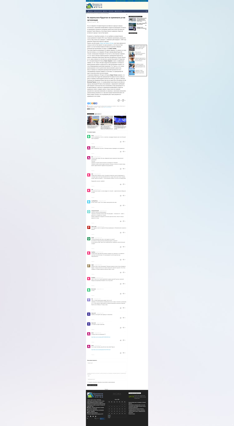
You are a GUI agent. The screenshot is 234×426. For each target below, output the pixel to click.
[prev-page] (124, 114)
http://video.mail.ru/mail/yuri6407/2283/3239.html (100, 337)
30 (124, 413)
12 (114, 408)
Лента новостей (98, 11)
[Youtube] (93, 1)
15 (122, 408)
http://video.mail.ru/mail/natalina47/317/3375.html (100, 349)
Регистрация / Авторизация (140, 0)
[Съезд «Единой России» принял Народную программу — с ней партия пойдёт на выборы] (120, 120)
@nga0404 (93, 411)
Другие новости (98, 113)
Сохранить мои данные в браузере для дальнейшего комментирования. (101, 382)
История (111, 11)
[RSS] (87, 1)
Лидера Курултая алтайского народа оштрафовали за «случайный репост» (93, 126)
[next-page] (125, 114)
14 (119, 408)
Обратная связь (119, 11)
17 (109, 411)
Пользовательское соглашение (134, 408)
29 (122, 413)
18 (98, 22)
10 (109, 408)
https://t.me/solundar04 (107, 107)
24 (109, 413)
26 (114, 413)
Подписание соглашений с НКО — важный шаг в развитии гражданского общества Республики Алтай (107, 127)
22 (122, 411)
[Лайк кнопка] (119, 100)
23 (124, 411)
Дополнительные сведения (93, 412)
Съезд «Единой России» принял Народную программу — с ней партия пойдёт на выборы (120, 127)
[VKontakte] (91, 1)
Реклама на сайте (132, 413)
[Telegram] (89, 1)
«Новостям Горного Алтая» (107, 43)
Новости (89, 124)
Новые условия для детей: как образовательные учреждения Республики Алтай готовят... (142, 20)
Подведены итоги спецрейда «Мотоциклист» (142, 28)
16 (124, 408)
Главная (91, 11)
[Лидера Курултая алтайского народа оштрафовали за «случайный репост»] (93, 120)
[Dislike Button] (123, 100)
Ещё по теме (90, 113)
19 (114, 411)
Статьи (105, 11)
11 (111, 408)
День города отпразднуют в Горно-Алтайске (142, 24)
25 (111, 413)
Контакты (138, 410)
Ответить (92, 143)
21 (119, 411)
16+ (124, 11)
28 (119, 413)
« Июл (109, 417)
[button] (146, 11)
